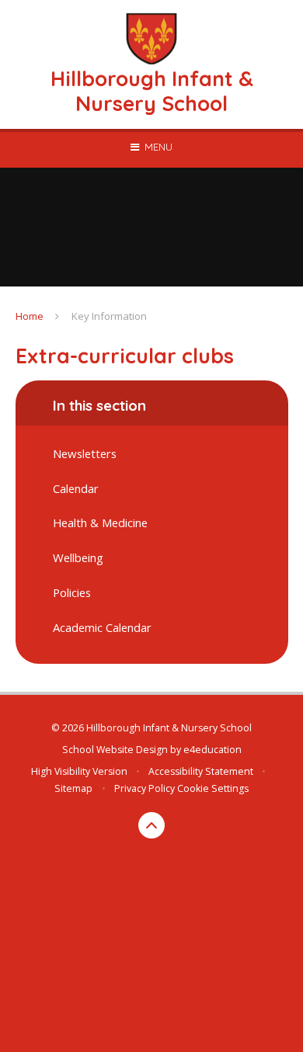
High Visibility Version (79, 771)
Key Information (109, 316)
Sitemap (73, 788)
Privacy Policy (144, 788)
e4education (212, 749)
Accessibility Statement (200, 771)
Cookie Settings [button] (213, 788)
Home (30, 316)
